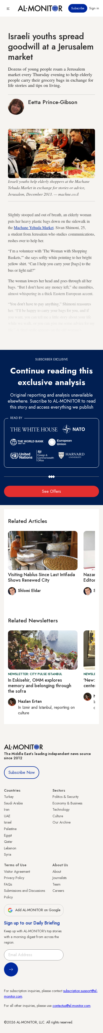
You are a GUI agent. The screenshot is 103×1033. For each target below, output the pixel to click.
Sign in (94, 8)
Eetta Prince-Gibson (53, 102)
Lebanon (10, 848)
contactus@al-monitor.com (71, 1005)
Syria (7, 854)
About (56, 871)
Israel (8, 822)
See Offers (51, 491)
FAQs (8, 884)
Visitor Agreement (17, 871)
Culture (57, 816)
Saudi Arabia (13, 803)
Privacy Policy (14, 877)
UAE (7, 816)
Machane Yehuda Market (34, 227)
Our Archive (61, 822)
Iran (7, 809)
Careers (58, 890)
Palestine (10, 828)
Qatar (8, 841)
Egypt (8, 835)
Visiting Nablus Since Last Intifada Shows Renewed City (41, 577)
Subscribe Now (21, 772)
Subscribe (77, 8)
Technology (61, 809)
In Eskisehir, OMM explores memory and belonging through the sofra (39, 685)
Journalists (59, 877)
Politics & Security (65, 796)
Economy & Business (67, 803)
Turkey (9, 796)
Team (56, 884)
